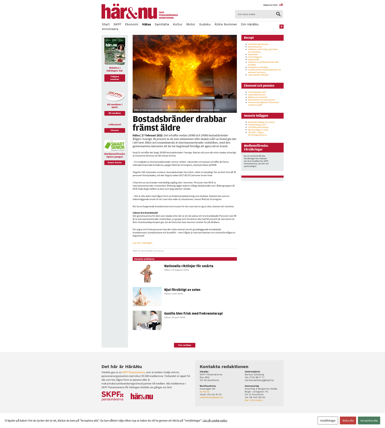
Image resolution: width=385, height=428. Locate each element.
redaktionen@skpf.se (211, 397)
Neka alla (348, 420)
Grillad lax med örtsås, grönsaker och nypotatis (263, 50)
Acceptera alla (369, 420)
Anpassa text (273, 4)
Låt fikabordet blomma (258, 44)
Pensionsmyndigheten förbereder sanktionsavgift (263, 103)
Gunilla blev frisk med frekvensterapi (193, 313)
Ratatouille (253, 54)
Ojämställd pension (256, 94)
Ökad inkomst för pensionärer (261, 99)
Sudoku (205, 24)
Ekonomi (131, 24)
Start (106, 24)
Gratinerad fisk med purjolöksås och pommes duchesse (264, 71)
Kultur (178, 24)
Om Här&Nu (250, 24)
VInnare (115, 130)
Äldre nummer (225, 24)
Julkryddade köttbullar (258, 74)
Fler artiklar (184, 345)
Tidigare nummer (114, 77)
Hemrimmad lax (255, 46)
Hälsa (146, 24)
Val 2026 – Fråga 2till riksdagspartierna (257, 133)
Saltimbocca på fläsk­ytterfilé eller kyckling (263, 63)
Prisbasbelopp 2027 (257, 92)
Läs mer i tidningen (142, 242)
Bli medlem (115, 113)
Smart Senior (115, 162)
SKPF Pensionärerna (133, 372)
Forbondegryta (255, 57)
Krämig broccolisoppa (258, 67)
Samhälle (162, 24)
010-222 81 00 (214, 394)
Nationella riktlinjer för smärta (188, 266)
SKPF (117, 24)
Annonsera (110, 29)
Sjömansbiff (253, 59)
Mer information (254, 400)
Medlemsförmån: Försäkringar (256, 147)
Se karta (204, 391)
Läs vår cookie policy (215, 420)
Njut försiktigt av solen (182, 289)
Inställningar (328, 420)
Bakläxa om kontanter (258, 97)
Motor (190, 24)
